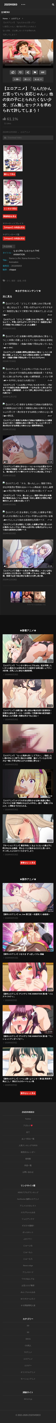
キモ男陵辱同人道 (28, 1305)
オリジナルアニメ (28, 1372)
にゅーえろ (28, 1259)
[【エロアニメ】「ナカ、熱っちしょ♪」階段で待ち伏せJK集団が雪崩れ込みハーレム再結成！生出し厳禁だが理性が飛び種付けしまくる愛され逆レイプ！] (28, 487)
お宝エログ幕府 (28, 1285)
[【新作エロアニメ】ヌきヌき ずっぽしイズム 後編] (28, 937)
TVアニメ (28, 1352)
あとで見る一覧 (28, 1139)
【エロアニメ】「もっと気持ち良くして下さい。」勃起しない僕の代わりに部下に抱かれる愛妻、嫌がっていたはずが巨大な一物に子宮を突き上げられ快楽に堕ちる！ (27, 758)
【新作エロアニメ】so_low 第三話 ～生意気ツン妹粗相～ (26, 914)
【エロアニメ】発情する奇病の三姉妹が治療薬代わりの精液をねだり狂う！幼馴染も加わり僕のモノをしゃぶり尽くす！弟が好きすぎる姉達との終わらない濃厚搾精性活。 (27, 423)
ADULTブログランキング (28, 1192)
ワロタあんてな (28, 1279)
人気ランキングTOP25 (28, 1145)
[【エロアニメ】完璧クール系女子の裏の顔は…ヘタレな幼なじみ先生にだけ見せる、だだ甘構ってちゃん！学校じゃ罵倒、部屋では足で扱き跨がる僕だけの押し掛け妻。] (28, 553)
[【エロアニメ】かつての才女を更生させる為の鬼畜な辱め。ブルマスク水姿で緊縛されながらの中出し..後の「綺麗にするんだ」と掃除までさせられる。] (28, 783)
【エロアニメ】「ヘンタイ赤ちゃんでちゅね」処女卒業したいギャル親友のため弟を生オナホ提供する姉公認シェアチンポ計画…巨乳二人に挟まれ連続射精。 (27, 668)
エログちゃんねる (28, 1212)
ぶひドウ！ (28, 1239)
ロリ (8, 281)
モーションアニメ (28, 1379)
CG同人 (28, 1346)
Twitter (28, 1119)
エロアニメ (25, 132)
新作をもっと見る (28, 1093)
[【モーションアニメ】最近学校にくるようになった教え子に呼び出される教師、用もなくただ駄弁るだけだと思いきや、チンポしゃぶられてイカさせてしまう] (28, 828)
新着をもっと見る (28, 863)
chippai (12, 270)
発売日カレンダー (28, 1152)
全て (28, 1132)
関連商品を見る (9, 216)
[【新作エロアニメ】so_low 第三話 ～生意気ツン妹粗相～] (28, 897)
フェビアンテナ (28, 1219)
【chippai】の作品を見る (14, 227)
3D (28, 1332)
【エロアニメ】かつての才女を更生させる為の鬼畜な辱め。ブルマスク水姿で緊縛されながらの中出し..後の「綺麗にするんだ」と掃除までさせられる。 (28, 803)
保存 (42, 72)
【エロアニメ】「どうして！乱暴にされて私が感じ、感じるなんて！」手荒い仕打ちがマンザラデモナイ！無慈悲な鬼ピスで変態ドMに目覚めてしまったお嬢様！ (27, 322)
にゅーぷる (28, 1246)
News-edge (28, 1265)
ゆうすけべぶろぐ (28, 1299)
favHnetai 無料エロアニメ (28, 1199)
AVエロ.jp (28, 1399)
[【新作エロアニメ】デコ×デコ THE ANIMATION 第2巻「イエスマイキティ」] (28, 977)
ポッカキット (28, 1232)
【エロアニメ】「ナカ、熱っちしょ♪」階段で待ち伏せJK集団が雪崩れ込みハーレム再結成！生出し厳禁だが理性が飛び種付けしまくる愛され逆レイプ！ (27, 498)
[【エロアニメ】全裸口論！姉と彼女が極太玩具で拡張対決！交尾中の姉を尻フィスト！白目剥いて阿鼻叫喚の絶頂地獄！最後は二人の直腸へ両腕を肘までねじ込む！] (28, 693)
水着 (24, 281)
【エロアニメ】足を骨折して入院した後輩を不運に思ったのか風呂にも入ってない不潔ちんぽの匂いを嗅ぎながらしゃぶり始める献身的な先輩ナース (27, 527)
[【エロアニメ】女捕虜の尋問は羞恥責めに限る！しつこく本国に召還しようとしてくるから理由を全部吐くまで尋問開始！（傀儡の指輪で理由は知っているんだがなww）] (28, 342)
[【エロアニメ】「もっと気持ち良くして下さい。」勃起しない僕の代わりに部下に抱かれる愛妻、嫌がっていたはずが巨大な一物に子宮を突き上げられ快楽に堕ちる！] (28, 738)
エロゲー (28, 1365)
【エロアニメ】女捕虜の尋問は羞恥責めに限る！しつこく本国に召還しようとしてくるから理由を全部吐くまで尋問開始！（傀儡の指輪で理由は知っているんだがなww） (27, 355)
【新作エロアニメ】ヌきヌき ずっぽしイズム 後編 (23, 954)
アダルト (27, 1125)
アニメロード (28, 1272)
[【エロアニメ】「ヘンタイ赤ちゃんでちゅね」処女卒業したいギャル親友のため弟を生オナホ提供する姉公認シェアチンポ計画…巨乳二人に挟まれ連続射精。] (28, 648)
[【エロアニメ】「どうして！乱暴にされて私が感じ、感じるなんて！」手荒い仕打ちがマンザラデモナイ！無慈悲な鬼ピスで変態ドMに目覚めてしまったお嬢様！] (28, 309)
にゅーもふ (28, 1252)
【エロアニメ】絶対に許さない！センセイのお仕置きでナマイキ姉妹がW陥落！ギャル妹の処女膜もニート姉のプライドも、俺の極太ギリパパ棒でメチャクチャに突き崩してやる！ (27, 469)
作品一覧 (28, 1165)
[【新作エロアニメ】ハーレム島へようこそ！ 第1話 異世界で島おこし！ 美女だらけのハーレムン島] (28, 1061)
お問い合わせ (28, 1172)
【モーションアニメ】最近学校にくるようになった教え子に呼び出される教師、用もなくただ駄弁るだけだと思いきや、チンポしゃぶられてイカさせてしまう (27, 848)
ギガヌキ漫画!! (28, 1226)
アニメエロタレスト (28, 1206)
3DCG (28, 1339)
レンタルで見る (10, 209)
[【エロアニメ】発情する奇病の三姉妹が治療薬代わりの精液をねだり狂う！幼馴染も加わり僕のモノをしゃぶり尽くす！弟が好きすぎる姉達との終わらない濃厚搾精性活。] (28, 410)
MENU (7, 12)
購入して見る (9, 174)
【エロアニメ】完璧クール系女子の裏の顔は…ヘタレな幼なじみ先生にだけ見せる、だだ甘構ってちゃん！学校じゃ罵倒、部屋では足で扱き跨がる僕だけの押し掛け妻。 (27, 573)
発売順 (28, 1159)
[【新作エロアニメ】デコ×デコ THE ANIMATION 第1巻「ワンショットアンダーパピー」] (28, 1019)
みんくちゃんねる (28, 1292)
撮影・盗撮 (16, 281)
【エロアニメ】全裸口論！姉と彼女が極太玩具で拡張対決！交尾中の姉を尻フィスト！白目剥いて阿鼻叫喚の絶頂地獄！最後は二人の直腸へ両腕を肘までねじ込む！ (27, 713)
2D (28, 1326)
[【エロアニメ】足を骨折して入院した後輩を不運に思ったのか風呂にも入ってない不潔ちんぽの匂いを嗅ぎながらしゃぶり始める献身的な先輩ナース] (28, 516)
